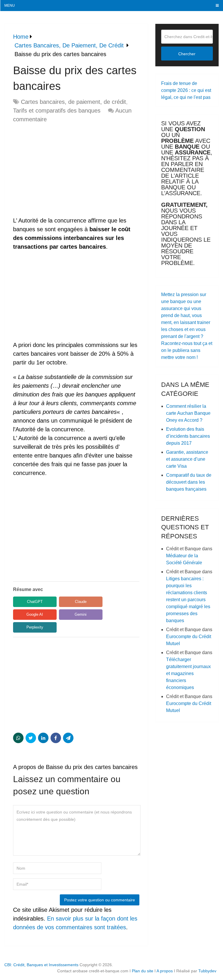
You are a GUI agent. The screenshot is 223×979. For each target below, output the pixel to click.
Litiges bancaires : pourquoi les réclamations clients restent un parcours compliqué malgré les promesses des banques (188, 599)
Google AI (34, 614)
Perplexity (34, 627)
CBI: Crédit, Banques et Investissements (41, 964)
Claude (81, 601)
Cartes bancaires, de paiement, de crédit (73, 102)
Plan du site (142, 971)
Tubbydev (207, 971)
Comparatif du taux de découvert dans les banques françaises (188, 482)
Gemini (81, 614)
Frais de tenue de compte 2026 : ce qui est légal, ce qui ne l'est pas (186, 90)
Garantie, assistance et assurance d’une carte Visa (187, 459)
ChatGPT (35, 601)
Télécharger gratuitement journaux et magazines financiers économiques (188, 673)
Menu (9, 5)
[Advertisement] (62, 170)
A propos (165, 971)
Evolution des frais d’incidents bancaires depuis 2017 (188, 436)
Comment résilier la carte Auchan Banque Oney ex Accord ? (188, 413)
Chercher (186, 53)
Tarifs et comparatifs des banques (56, 110)
